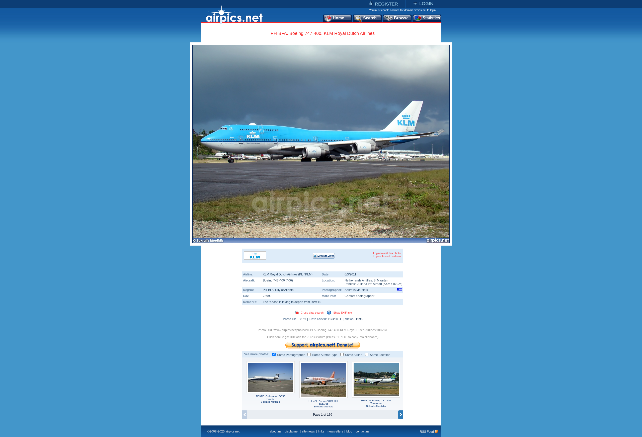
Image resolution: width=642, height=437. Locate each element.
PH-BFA (268, 290)
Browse (401, 18)
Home (338, 18)
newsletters (335, 431)
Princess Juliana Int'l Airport (363, 284)
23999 (267, 296)
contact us (362, 431)
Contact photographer (359, 296)
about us (275, 431)
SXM (387, 284)
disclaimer (292, 431)
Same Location (380, 355)
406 (289, 280)
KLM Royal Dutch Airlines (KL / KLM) (287, 274)
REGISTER (386, 4)
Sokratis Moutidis (356, 290)
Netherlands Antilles (358, 280)
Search (370, 18)
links (321, 431)
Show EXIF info (342, 312)
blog (349, 431)
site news (308, 431)
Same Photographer (290, 355)
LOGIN (426, 3)
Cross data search (312, 312)
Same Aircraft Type (324, 355)
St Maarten (380, 280)
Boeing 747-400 (274, 280)
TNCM (396, 284)
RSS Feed (427, 431)
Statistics (431, 18)
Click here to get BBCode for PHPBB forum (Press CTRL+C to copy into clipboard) (322, 337)
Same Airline (353, 355)
